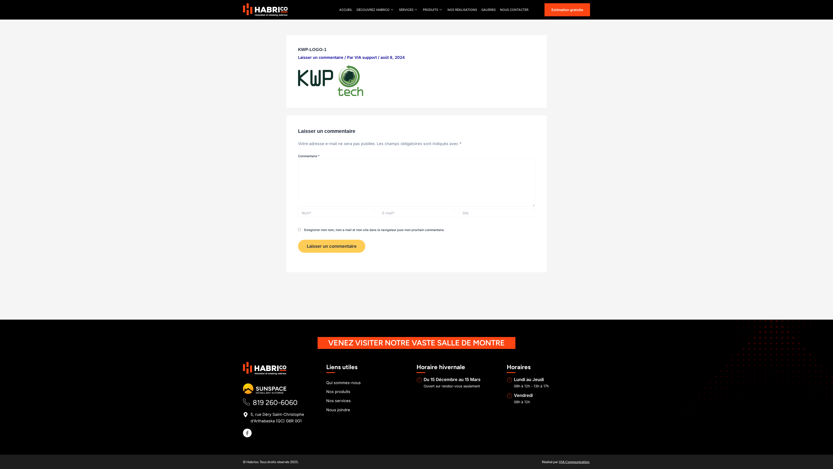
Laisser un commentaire (320, 57)
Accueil (345, 10)
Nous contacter (514, 10)
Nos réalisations (462, 10)
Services (406, 10)
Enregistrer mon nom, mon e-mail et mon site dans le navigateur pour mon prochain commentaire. (374, 230)
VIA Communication (574, 462)
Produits (430, 10)
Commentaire (309, 156)
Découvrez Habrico (373, 10)
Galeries (488, 10)
